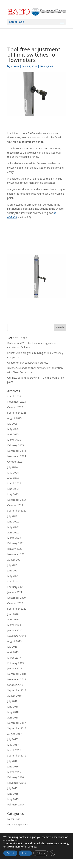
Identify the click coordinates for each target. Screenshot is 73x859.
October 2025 (15, 407)
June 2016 (13, 766)
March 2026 (14, 396)
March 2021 (14, 581)
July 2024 (12, 467)
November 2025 (16, 401)
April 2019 (13, 652)
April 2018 (13, 717)
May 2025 (13, 429)
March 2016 (14, 772)
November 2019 (16, 636)
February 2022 (15, 543)
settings (32, 846)
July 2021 (12, 565)
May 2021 (13, 576)
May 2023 (13, 494)
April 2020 (13, 619)
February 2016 (15, 777)
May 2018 (13, 712)
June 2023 (13, 488)
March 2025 (14, 440)
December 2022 (16, 499)
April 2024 (13, 478)
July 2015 (12, 788)
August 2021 (14, 559)
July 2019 (12, 646)
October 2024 (15, 461)
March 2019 (14, 657)
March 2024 (14, 483)
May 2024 (13, 472)
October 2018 (15, 684)
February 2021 (15, 587)
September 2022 (16, 510)
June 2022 (13, 521)
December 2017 (16, 722)
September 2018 (16, 690)
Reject (25, 853)
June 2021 (13, 570)
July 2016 (12, 761)
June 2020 (13, 614)
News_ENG (46, 66)
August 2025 (14, 418)
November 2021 (16, 554)
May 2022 (13, 527)
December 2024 (16, 450)
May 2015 (13, 799)
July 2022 (12, 516)
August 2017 (14, 733)
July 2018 (12, 701)
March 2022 (14, 537)
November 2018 (16, 679)
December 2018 (16, 674)
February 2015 (15, 804)
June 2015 (13, 793)
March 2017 (14, 750)
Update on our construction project (27, 362)
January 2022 (14, 548)
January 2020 (14, 630)
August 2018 (14, 695)
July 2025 (12, 423)
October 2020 (15, 603)
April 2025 (13, 434)
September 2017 (16, 728)
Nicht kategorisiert (17, 824)
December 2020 (16, 597)
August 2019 (14, 641)
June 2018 (13, 706)
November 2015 (16, 782)
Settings (41, 853)
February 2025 (15, 445)
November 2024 (16, 456)
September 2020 (16, 608)
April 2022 (13, 532)
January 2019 (14, 668)
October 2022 (15, 505)
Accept (10, 853)
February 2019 (15, 663)
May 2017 (13, 744)
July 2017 (12, 739)
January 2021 (14, 592)
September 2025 (16, 412)
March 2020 (14, 625)
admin (15, 66)
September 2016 (16, 755)
